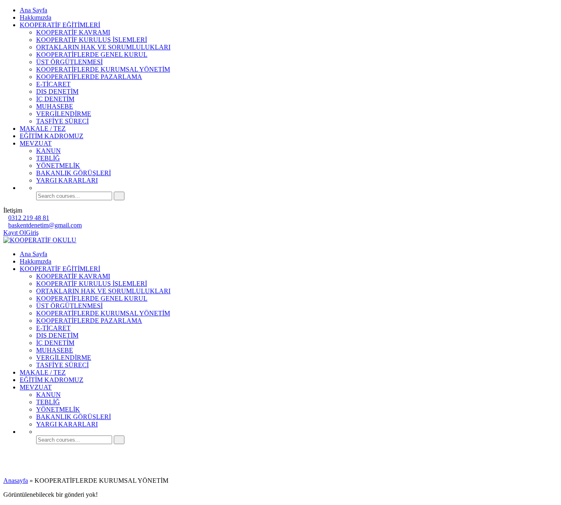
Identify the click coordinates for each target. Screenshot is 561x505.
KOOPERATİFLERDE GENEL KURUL (91, 54)
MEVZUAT (36, 143)
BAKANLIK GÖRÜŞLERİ (73, 172)
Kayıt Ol (14, 232)
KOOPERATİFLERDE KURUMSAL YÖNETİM (103, 69)
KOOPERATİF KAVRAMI (73, 32)
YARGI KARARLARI (67, 180)
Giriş (32, 232)
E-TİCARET (53, 84)
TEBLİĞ (48, 158)
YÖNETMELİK (58, 165)
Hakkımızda (35, 17)
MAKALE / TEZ (43, 128)
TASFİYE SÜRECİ (62, 121)
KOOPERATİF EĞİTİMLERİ (60, 24)
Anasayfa (15, 480)
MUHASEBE (54, 106)
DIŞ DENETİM (57, 91)
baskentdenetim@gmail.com (45, 225)
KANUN (48, 150)
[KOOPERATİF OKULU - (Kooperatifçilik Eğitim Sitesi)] (39, 239)
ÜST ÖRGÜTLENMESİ (69, 61)
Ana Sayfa (33, 10)
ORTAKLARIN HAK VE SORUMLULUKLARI (103, 47)
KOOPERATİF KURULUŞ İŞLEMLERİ (91, 39)
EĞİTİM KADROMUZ (51, 135)
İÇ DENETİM (55, 98)
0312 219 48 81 (28, 217)
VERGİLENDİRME (63, 113)
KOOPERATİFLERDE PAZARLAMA (89, 76)
